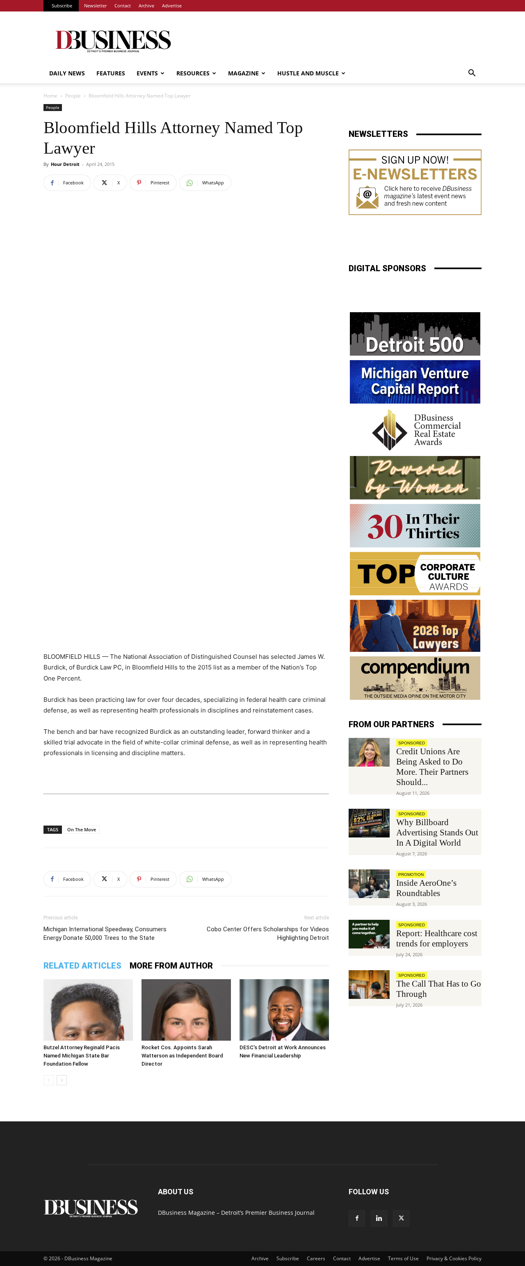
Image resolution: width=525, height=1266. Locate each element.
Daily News (67, 73)
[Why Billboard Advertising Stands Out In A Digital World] (369, 823)
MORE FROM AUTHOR (171, 966)
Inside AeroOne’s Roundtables (426, 888)
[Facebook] (357, 1218)
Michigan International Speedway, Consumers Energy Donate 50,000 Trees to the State (105, 934)
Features (110, 73)
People (73, 95)
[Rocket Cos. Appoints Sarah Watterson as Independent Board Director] (186, 1010)
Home (50, 95)
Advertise (172, 5)
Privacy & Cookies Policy (454, 1258)
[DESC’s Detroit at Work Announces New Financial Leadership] (284, 1010)
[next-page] (62, 1080)
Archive (146, 5)
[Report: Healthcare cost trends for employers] (369, 934)
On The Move (81, 829)
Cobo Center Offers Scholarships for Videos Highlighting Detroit (268, 934)
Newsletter (95, 5)
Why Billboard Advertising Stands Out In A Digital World (437, 832)
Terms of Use (403, 1258)
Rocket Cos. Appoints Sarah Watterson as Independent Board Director (182, 1055)
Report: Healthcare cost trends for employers (436, 938)
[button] (472, 74)
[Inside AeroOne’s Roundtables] (369, 883)
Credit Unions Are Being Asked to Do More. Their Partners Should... (432, 766)
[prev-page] (48, 1080)
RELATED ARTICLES (82, 966)
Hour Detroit (65, 164)
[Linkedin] (379, 1218)
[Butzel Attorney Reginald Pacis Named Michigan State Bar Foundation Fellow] (88, 1010)
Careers (316, 1258)
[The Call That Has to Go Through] (369, 984)
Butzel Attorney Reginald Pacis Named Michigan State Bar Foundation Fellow (81, 1055)
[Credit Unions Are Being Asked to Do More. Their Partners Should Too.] (369, 752)
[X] (401, 1218)
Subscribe (62, 5)
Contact (122, 5)
